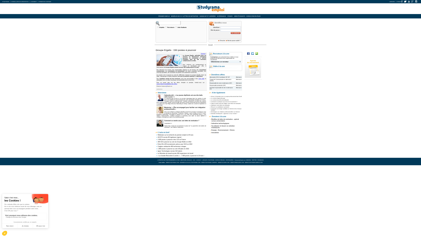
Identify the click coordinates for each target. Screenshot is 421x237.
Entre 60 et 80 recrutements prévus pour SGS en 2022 (175, 144)
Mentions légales (186, 160)
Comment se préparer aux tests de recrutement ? (224, 101)
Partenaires (230, 160)
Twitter (254, 160)
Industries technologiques (220, 123)
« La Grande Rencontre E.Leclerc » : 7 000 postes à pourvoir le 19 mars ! (181, 155)
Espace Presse (220, 160)
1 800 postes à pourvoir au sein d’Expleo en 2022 (173, 149)
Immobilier (215, 132)
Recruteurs (171, 27)
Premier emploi (164, 16)
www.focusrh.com (223, 162)
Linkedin (248, 160)
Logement (33, 1)
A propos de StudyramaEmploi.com (168, 160)
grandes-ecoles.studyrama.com (190, 162)
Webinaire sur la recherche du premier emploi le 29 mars (175, 135)
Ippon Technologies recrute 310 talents (170, 151)
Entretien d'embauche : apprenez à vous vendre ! (224, 113)
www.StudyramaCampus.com (253, 162)
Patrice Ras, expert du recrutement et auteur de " (177, 126)
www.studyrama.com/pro (209, 162)
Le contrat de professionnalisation (220, 100)
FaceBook (261, 160)
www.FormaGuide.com (237, 162)
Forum (399, 1)
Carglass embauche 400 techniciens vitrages (172, 146)
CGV (194, 160)
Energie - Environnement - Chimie (223, 130)
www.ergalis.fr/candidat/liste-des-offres (167, 83)
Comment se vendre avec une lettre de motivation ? (181, 120)
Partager (203, 53)
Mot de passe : (215, 30)
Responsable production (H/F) (218, 85)
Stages (230, 16)
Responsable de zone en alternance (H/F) (221, 83)
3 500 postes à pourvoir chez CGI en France (172, 139)
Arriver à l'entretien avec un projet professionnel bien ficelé (226, 96)
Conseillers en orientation (20, 1)
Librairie (392, 1)
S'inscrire (222, 40)
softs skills (201, 78)
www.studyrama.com (172, 162)
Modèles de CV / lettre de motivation (184, 16)
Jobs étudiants (239, 16)
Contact (198, 160)
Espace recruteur (253, 16)
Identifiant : (216, 27)
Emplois (162, 27)
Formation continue (45, 1)
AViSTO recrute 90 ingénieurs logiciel (169, 137)
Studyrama (5, 1)
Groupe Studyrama (208, 160)
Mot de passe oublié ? (234, 40)
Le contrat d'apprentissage (218, 98)
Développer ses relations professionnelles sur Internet (225, 111)
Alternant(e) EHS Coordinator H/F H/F (220, 77)
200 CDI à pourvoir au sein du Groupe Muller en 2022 (174, 142)
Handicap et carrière (208, 16)
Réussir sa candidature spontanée (220, 107)
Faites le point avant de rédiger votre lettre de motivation (226, 103)
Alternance (221, 16)
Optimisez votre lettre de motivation (220, 105)
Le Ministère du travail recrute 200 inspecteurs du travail (175, 153)
